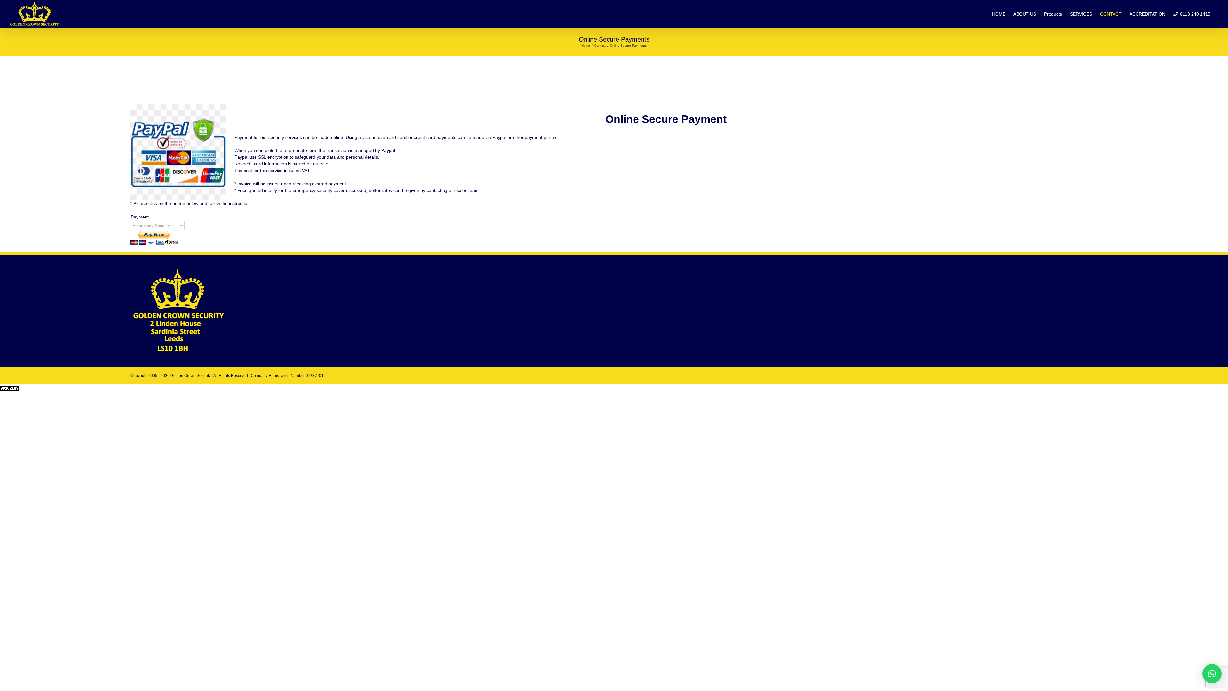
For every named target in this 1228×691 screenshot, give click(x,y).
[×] (1212, 673)
